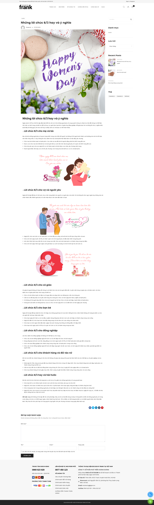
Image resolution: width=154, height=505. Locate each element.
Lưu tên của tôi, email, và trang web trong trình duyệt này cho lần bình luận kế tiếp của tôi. (48, 451)
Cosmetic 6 (120, 96)
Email (51, 445)
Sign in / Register (130, 1)
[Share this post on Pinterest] (102, 407)
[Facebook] (33, 477)
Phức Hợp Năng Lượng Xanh (115, 83)
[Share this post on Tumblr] (99, 407)
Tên (22, 445)
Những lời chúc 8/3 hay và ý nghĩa (124, 62)
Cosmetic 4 (112, 96)
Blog (103, 7)
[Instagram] (36, 477)
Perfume (127, 96)
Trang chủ (52, 7)
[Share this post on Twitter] (93, 407)
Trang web (81, 445)
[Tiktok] (42, 477)
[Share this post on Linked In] (96, 407)
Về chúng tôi (71, 7)
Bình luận (24, 424)
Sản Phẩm (61, 7)
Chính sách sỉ (95, 7)
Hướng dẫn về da (83, 7)
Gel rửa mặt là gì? (121, 72)
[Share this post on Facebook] (90, 407)
